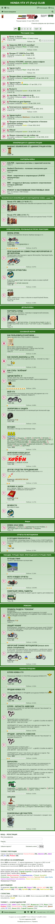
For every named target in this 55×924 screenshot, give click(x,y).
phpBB (23, 917)
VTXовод (36, 875)
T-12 (16, 420)
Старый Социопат (29, 78)
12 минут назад (33, 38)
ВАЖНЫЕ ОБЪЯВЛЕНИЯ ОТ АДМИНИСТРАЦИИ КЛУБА (29, 146)
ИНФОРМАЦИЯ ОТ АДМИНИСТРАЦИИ (27, 143)
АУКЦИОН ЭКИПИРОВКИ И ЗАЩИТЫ (39, 806)
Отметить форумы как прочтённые (42, 23)
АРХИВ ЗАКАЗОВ (22, 283)
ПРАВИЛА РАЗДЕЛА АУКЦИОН (28, 805)
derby (24, 38)
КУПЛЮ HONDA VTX (15, 672)
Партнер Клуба (39, 877)
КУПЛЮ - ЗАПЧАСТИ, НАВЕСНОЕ (20, 706)
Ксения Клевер (29, 854)
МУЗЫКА (45, 438)
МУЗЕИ (16, 439)
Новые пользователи (33, 879)
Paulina (33, 889)
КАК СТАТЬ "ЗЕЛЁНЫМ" (17, 371)
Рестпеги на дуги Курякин (20, 102)
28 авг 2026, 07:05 (42, 78)
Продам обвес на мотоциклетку (22, 76)
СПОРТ (17, 445)
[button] (15, 28)
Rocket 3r (13, 89)
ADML (17, 243)
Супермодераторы (26, 875)
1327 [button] (36, 29)
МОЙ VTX (11, 392)
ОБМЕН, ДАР (22, 788)
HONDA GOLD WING (15, 525)
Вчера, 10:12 (33, 63)
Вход (3, 834)
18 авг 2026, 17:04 (34, 131)
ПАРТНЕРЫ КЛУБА (27, 159)
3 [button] (24, 29)
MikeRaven (26, 108)
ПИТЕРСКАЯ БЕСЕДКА (28, 439)
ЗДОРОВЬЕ (26, 445)
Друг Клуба (49, 877)
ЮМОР (28, 438)
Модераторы (5, 877)
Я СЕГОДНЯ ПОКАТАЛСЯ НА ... (19, 538)
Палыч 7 (30, 887)
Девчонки (30, 877)
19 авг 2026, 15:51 (37, 108)
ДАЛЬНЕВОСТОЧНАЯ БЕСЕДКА (17, 442)
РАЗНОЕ (12, 808)
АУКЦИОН (11, 797)
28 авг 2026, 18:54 (33, 70)
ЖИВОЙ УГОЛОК (22, 462)
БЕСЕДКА (11, 427)
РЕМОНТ (21, 527)
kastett (25, 91)
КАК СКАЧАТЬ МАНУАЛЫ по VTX (20, 357)
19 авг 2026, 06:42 (34, 125)
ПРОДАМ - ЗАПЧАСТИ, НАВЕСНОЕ (21, 734)
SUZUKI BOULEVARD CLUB (39, 322)
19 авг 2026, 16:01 (34, 103)
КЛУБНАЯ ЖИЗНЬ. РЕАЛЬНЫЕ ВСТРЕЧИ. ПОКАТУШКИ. (28, 229)
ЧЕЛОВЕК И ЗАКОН (15, 486)
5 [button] (30, 29)
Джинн (50, 906)
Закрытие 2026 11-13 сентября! (22, 45)
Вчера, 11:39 (30, 55)
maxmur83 (7, 889)
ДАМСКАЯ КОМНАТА (35, 444)
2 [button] (21, 29)
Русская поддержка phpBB (27, 919)
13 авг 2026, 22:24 (42, 137)
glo (24, 55)
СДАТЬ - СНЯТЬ (34, 790)
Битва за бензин (16, 37)
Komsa (25, 103)
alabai (50, 854)
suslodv (25, 63)
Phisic (25, 47)
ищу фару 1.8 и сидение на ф (21, 95)
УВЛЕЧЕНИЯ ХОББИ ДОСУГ (18, 453)
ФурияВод (43, 875)
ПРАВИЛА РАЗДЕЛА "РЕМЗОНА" (20, 609)
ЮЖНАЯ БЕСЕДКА (44, 439)
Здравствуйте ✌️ (16, 83)
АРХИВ (10, 290)
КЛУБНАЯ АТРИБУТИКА (16, 270)
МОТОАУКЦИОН (45, 805)
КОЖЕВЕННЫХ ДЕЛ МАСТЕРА (19, 813)
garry (24, 97)
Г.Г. (5, 855)
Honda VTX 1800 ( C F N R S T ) (19, 202)
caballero (30, 906)
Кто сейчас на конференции (12, 860)
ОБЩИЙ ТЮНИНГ (14, 626)
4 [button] (27, 29)
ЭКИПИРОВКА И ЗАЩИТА (17, 409)
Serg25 (12, 898)
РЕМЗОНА (27, 606)
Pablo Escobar (45, 889)
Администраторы (13, 875)
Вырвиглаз (35, 904)
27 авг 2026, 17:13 (35, 84)
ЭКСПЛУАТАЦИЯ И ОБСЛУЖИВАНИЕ (19, 528)
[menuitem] (6, 7)
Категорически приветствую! (21, 107)
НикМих (23, 873)
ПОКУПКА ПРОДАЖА (27, 669)
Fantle (25, 125)
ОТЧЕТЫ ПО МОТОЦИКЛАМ (27, 535)
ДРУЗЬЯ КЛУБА (28, 307)
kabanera (41, 854)
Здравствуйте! (15, 115)
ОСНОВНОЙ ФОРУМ (27, 332)
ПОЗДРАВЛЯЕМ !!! (23, 244)
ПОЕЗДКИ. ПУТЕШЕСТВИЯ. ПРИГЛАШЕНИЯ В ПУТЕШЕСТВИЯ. (27, 555)
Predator (12, 855)
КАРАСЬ (25, 84)
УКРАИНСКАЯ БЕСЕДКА (39, 442)
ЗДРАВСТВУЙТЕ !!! (14, 376)
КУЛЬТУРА (37, 438)
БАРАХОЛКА (12, 762)
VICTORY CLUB (35, 324)
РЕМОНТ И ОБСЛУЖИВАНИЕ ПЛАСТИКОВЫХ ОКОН (28, 190)
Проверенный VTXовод (8, 881)
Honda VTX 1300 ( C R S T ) (18, 215)
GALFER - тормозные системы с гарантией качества (28, 163)
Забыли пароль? (6, 846)
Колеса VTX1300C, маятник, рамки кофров (27, 62)
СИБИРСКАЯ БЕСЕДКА (38, 441)
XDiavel (12, 130)
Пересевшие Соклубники (18, 877)
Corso (41, 906)
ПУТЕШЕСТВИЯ (13, 559)
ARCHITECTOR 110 (21, 479)
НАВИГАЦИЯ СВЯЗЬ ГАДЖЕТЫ (19, 591)
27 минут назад (33, 47)
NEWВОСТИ (12, 505)
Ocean (23, 904)
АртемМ (25, 889)
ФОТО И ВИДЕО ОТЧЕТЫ (17, 577)
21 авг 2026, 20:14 (33, 97)
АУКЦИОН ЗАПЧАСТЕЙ (17, 806)
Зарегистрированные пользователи (13, 879)
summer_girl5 (41, 887)
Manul (12, 887)
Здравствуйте (15, 68)
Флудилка (21, 438)
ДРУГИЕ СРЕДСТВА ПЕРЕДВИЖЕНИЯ (22, 470)
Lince (16, 889)
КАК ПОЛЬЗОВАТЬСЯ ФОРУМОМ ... (21, 335)
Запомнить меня (31, 846)
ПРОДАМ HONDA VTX (16, 689)
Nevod (14, 908)
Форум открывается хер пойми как (23, 135)
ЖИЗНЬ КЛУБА (13, 233)
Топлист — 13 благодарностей (13, 902)
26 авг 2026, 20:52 (34, 91)
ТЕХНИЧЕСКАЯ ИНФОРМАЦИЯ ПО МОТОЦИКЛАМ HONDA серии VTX (27, 198)
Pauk (24, 70)
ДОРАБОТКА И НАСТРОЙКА (35, 527)
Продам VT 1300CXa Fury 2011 (21, 53)
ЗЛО (51, 887)
